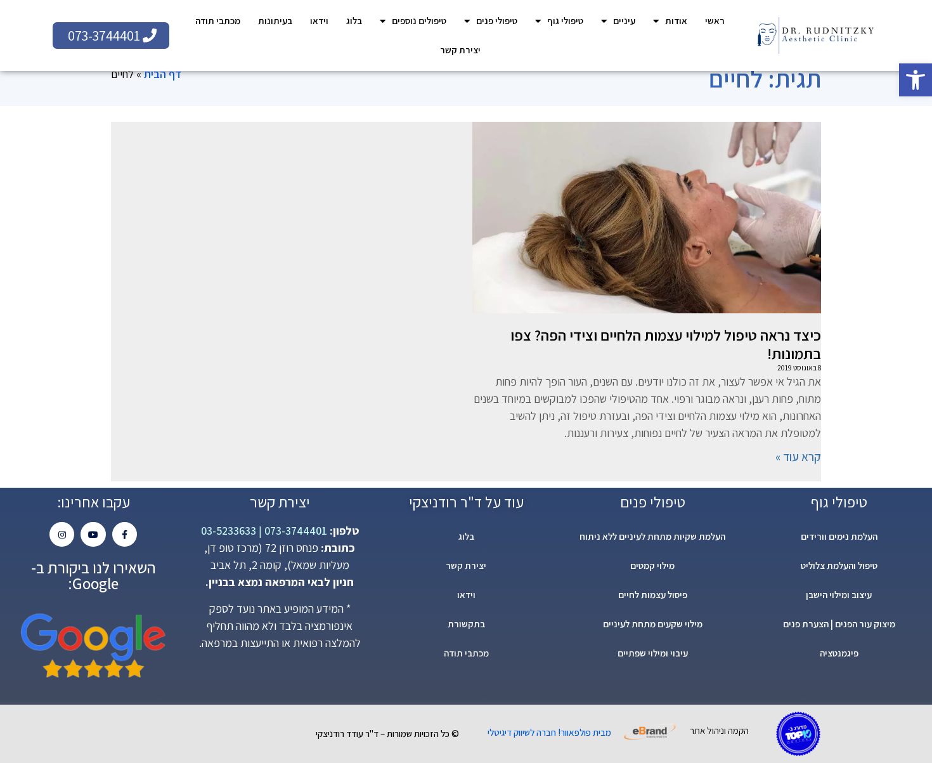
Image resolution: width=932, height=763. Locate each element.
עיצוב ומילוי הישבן (839, 595)
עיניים (624, 21)
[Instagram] (61, 534)
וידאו (319, 21)
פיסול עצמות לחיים (652, 595)
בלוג (354, 21)
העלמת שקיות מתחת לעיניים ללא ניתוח (652, 536)
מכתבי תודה (217, 21)
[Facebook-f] (124, 534)
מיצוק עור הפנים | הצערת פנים (839, 624)
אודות (676, 21)
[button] (915, 79)
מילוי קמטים (652, 565)
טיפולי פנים (496, 21)
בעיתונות (275, 21)
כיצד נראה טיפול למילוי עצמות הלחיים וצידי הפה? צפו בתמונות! (665, 344)
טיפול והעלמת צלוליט (839, 565)
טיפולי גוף (565, 21)
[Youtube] (93, 534)
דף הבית (162, 74)
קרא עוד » (798, 456)
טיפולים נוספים (419, 21)
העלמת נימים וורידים (839, 536)
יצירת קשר (460, 50)
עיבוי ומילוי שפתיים (653, 653)
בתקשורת (466, 624)
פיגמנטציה (839, 653)
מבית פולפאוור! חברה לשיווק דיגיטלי (549, 732)
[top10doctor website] (798, 734)
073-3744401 (294, 530)
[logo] (815, 35)
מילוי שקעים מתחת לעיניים (652, 624)
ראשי (715, 21)
